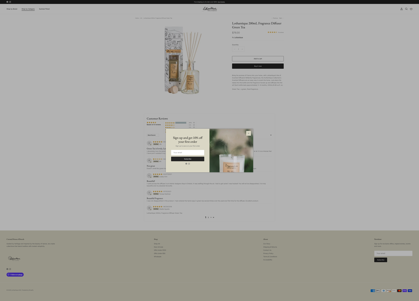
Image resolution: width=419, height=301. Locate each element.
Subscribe (187, 159)
